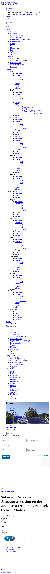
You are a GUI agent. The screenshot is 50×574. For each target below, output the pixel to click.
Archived (13, 398)
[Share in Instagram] (7, 485)
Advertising (14, 33)
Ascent (12, 371)
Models (8, 69)
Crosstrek (13, 375)
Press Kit (18, 75)
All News (13, 31)
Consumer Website (17, 65)
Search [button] (8, 19)
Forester (13, 379)
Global (12, 44)
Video (17, 307)
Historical (13, 46)
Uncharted (14, 394)
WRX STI (19, 317)
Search (3, 23)
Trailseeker (14, 392)
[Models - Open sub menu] (13, 368)
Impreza (13, 386)
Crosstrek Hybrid (16, 377)
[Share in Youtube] (7, 479)
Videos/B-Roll (11, 324)
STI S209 (18, 313)
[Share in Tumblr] (7, 482)
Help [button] (7, 10)
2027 (21, 77)
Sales (12, 54)
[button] (2, 489)
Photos (8, 322)
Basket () (9, 16)
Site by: (16, 572)
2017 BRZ (23, 109)
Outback (13, 388)
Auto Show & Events (18, 35)
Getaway (13, 384)
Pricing (12, 50)
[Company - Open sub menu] (14, 356)
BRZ (12, 373)
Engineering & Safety (14, 547)
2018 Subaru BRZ (26, 107)
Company (9, 56)
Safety (12, 52)
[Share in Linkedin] (7, 473)
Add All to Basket (7, 491)
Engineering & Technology (20, 39)
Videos (17, 88)
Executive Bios (15, 63)
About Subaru (15, 58)
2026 (21, 79)
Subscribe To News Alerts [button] (10, 436)
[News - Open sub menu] (11, 330)
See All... (23, 82)
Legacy (17, 311)
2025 (21, 164)
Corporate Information (18, 61)
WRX (12, 396)
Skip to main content (8, 2)
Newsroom (19, 73)
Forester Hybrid (16, 381)
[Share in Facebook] (7, 477)
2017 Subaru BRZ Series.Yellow (32, 111)
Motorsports (14, 48)
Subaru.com (10, 8)
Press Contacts (11, 326)
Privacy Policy (6, 572)
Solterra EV (14, 390)
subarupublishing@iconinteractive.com (26, 14)
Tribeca (17, 315)
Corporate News (16, 37)
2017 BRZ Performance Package (32, 113)
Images (17, 86)
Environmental (15, 42)
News (8, 29)
